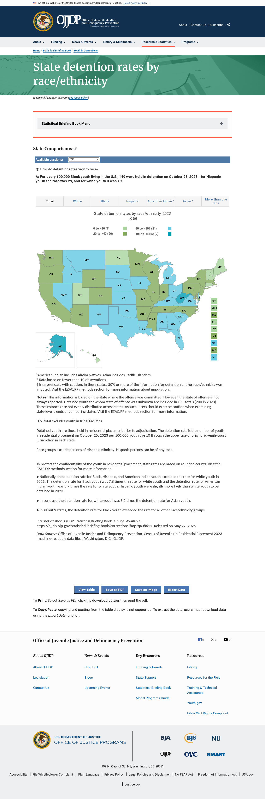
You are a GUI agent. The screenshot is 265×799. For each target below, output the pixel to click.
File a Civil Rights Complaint (207, 713)
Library (192, 667)
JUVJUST (91, 667)
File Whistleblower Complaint (53, 774)
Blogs (88, 677)
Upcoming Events (97, 688)
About (183, 25)
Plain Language (88, 774)
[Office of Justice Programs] (43, 21)
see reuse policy (78, 97)
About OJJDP (43, 667)
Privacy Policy (114, 774)
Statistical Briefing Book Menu (66, 123)
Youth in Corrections (85, 50)
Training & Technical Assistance (202, 690)
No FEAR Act (184, 774)
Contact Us (198, 25)
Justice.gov (133, 784)
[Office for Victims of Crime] (191, 757)
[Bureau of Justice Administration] (166, 741)
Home (36, 50)
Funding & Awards (149, 667)
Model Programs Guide (152, 698)
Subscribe (216, 25)
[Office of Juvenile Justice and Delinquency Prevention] (165, 757)
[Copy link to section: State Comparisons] (74, 148)
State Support (146, 677)
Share (232, 27)
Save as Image (146, 590)
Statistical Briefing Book (57, 50)
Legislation (41, 677)
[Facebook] (202, 642)
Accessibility (18, 774)
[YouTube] (227, 642)
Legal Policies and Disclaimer (149, 774)
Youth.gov (194, 703)
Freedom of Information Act (217, 774)
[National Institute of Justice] (216, 741)
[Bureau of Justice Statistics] (191, 743)
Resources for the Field (203, 677)
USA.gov (248, 774)
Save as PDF (115, 590)
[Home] (88, 21)
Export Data (176, 590)
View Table (86, 590)
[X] (215, 642)
